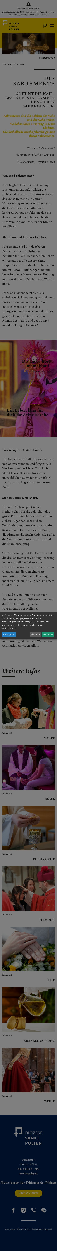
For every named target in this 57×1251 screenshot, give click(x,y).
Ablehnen (35, 634)
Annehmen (47, 634)
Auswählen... (9, 634)
